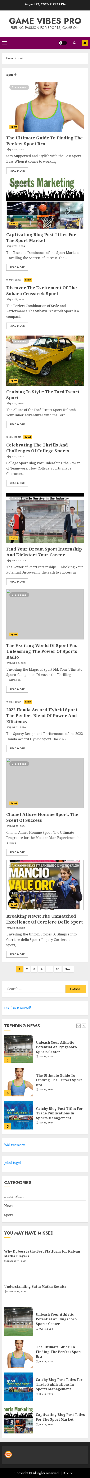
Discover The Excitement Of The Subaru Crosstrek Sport (41, 290)
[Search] (74, 43)
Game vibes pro (45, 21)
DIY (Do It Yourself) (18, 1008)
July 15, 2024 (46, 1056)
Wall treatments (15, 1144)
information (13, 1196)
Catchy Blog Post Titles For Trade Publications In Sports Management (59, 1113)
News (14, 223)
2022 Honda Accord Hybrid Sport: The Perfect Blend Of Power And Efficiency (42, 715)
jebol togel (12, 1162)
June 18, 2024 (18, 826)
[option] (45, 1051)
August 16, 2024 (16, 1291)
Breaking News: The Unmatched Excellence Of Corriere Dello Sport (44, 919)
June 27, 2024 (18, 560)
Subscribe (85, 43)
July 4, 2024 (17, 456)
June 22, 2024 (18, 663)
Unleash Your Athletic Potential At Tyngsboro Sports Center (56, 1047)
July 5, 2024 (17, 403)
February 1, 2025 (16, 1261)
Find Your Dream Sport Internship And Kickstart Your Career (44, 552)
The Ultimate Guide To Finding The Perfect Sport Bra (44, 141)
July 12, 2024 (17, 246)
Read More (17, 171)
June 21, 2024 (18, 727)
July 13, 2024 (46, 1122)
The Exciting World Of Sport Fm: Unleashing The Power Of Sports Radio (41, 651)
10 (57, 969)
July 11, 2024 (17, 299)
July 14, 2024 (17, 149)
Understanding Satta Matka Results (35, 1286)
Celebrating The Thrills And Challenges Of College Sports (37, 448)
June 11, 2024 (17, 927)
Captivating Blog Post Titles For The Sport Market (41, 237)
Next (68, 969)
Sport (14, 126)
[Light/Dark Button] (63, 43)
